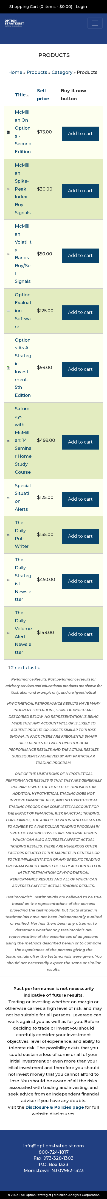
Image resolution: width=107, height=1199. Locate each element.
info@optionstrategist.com (53, 1145)
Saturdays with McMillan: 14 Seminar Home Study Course (23, 440)
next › (21, 667)
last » (34, 667)
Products (37, 72)
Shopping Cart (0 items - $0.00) (40, 6)
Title (20, 94)
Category (62, 72)
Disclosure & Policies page (55, 1107)
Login (81, 6)
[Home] (14, 23)
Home (15, 72)
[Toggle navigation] (95, 23)
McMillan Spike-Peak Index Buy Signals (23, 189)
